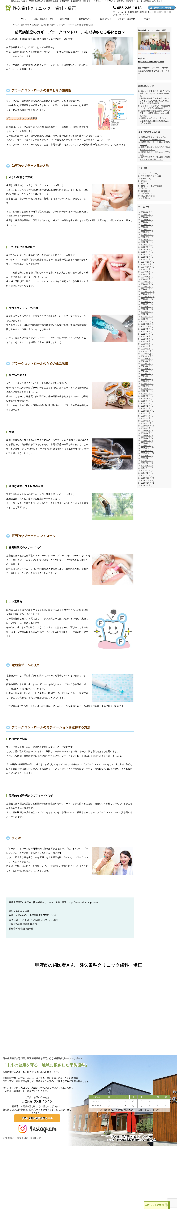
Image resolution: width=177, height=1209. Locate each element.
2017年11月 (147, 450)
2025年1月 (147, 259)
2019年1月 (147, 421)
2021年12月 (147, 351)
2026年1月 (147, 229)
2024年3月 (147, 284)
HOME (23, 19)
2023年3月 (147, 314)
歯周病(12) (145, 191)
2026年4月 (147, 222)
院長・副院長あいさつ (43, 19)
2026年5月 (147, 220)
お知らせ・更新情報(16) (151, 186)
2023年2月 (147, 316)
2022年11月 (147, 324)
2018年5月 (147, 436)
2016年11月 (147, 480)
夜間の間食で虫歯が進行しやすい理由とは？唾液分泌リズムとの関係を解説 (155, 113)
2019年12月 (147, 411)
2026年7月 (147, 215)
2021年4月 (147, 371)
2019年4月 (147, 416)
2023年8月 (147, 301)
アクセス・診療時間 (126, 19)
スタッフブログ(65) (149, 173)
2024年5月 (147, 279)
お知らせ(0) (146, 178)
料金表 (147, 19)
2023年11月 (147, 294)
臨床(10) (144, 183)
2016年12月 (147, 478)
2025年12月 (147, 232)
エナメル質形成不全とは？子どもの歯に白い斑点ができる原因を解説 (155, 93)
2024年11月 (147, 264)
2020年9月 (147, 388)
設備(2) (144, 181)
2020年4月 (147, 401)
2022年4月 (147, 341)
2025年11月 (147, 234)
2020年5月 (147, 398)
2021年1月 (147, 378)
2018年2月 (147, 443)
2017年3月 (147, 470)
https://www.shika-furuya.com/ (83, 902)
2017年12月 (147, 448)
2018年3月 (147, 441)
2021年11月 (147, 354)
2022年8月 (147, 331)
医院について (106, 19)
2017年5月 (147, 465)
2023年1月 (147, 319)
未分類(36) (145, 198)
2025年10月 (147, 237)
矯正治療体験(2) (148, 196)
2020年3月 (147, 403)
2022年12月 (147, 321)
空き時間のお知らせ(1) (151, 176)
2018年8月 (147, 431)
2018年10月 (147, 426)
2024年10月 (147, 267)
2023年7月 (147, 304)
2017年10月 (147, 453)
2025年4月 (147, 252)
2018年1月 (147, 446)
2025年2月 (147, 257)
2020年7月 (147, 393)
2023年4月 (147, 311)
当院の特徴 (64, 19)
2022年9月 (147, 329)
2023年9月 (147, 299)
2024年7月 (147, 274)
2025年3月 (147, 254)
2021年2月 (147, 376)
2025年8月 (147, 242)
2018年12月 (147, 423)
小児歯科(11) (146, 193)
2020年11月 (147, 383)
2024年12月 (147, 262)
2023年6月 (147, 306)
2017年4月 (147, 468)
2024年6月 (147, 277)
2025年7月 (147, 244)
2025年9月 (147, 239)
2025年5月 (147, 249)
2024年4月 (147, 282)
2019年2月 (147, 418)
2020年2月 (147, 406)
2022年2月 (147, 346)
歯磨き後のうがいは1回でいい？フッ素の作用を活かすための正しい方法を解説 (154, 120)
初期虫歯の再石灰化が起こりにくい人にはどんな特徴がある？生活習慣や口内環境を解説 (155, 100)
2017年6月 (147, 463)
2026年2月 (147, 227)
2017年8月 (147, 458)
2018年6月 (147, 433)
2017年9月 (147, 455)
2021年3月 (147, 374)
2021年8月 (147, 361)
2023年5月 (147, 309)
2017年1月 (147, 475)
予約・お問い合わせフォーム (37, 1118)
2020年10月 (147, 386)
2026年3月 (147, 225)
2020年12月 (147, 381)
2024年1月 (147, 289)
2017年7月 (147, 460)
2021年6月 (147, 366)
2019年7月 (147, 413)
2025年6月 (147, 247)
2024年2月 (147, 287)
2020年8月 (147, 391)
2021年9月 (147, 359)
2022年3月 (147, 344)
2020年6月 (147, 396)
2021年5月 (147, 369)
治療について (85, 19)
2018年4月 (147, 438)
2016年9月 (147, 485)
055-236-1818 (38, 1101)
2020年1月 (147, 408)
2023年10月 (147, 297)
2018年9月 (147, 428)
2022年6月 (147, 336)
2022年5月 (147, 339)
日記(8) (144, 188)
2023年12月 (147, 292)
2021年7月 (147, 364)
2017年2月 (147, 473)
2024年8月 (147, 272)
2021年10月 (147, 356)
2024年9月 (147, 269)
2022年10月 (147, 326)
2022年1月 (147, 349)
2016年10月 (147, 483)
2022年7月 (147, 334)
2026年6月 (147, 217)
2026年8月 (147, 212)
